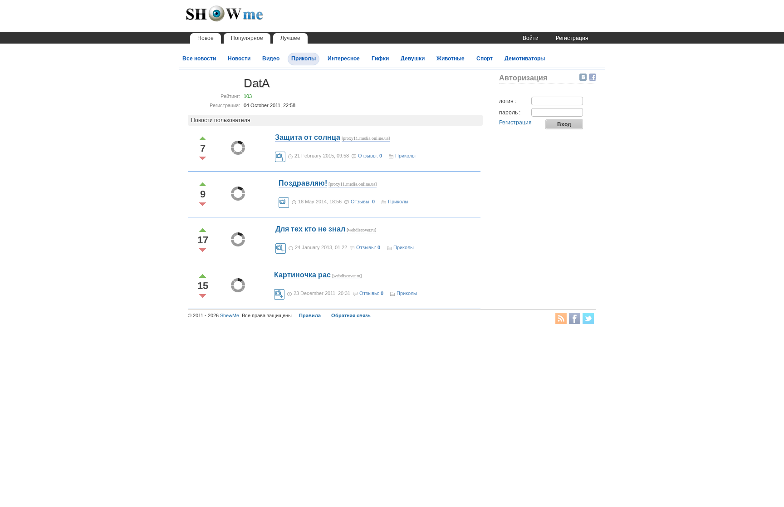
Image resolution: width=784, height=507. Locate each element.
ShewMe (229, 315)
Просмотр (280, 157)
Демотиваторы (525, 58)
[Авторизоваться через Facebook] (592, 77)
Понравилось (202, 138)
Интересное (344, 58)
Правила (310, 315)
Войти (531, 38)
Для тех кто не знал (310, 229)
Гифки (380, 58)
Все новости (199, 58)
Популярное (247, 38)
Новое (205, 38)
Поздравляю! (303, 183)
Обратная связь (351, 315)
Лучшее (290, 38)
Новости (239, 58)
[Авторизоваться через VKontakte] (584, 77)
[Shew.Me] (245, 18)
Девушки (413, 58)
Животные (450, 58)
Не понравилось (202, 159)
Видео (270, 58)
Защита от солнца (307, 137)
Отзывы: (370, 155)
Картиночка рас (302, 275)
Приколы (303, 58)
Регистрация (572, 38)
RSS (561, 318)
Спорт (484, 58)
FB (574, 318)
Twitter (588, 318)
